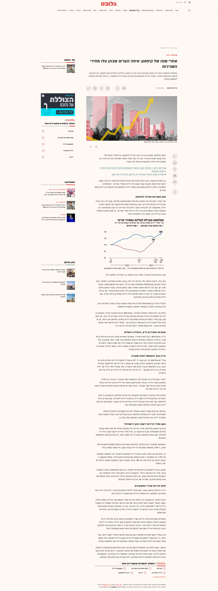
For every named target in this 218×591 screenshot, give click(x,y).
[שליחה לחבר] (107, 88)
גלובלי (111, 10)
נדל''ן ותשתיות (134, 10)
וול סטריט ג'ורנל (62, 10)
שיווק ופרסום (87, 10)
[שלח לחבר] (175, 182)
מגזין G (78, 10)
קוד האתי (118, 585)
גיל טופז (62, 202)
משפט (125, 10)
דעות (95, 10)
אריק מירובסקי (172, 88)
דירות (141, 573)
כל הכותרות (159, 10)
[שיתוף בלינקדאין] (175, 175)
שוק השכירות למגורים (140, 568)
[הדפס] (124, 88)
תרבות (71, 10)
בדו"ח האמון (106, 585)
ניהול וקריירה (103, 10)
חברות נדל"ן (61, 190)
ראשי (177, 10)
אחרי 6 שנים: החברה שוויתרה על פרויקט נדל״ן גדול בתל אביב (138, 174)
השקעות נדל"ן (117, 568)
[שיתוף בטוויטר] (88, 88)
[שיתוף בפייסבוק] (101, 88)
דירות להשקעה (124, 573)
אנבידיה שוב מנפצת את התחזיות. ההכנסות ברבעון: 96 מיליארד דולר (53, 218)
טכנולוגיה (118, 10)
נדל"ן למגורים (157, 573)
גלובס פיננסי (169, 10)
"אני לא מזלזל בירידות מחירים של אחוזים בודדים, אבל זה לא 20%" (53, 67)
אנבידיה (63, 215)
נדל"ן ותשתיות (165, 48)
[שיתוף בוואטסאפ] (95, 88)
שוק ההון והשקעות (148, 10)
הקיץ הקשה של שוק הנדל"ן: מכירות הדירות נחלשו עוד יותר (54, 193)
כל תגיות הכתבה (160, 577)
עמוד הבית (174, 48)
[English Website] (189, 10)
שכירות (174, 55)
